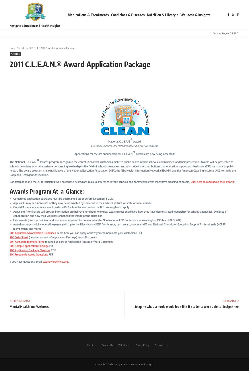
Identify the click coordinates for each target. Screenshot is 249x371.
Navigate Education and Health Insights (35, 26)
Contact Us (107, 345)
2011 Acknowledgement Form (27, 241)
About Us (91, 345)
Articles (22, 48)
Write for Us (124, 345)
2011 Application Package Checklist (30, 250)
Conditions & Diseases (128, 15)
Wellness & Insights (195, 15)
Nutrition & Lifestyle (162, 15)
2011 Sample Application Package (29, 245)
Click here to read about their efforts (212, 181)
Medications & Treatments (88, 15)
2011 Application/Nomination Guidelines (33, 232)
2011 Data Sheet (19, 237)
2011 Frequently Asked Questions (29, 254)
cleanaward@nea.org (55, 261)
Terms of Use (161, 345)
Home (13, 48)
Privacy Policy (142, 345)
